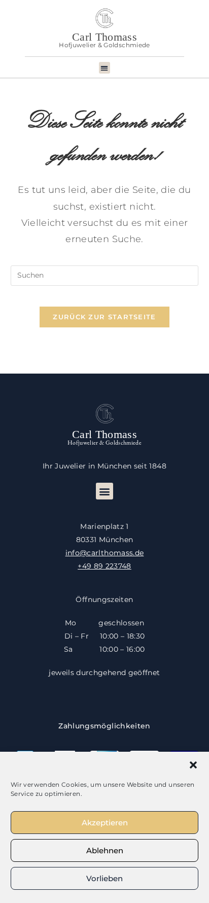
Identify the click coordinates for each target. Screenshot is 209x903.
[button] (193, 765)
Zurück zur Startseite (104, 317)
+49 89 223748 (104, 566)
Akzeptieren (105, 822)
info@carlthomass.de (104, 552)
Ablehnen (104, 850)
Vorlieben (104, 878)
